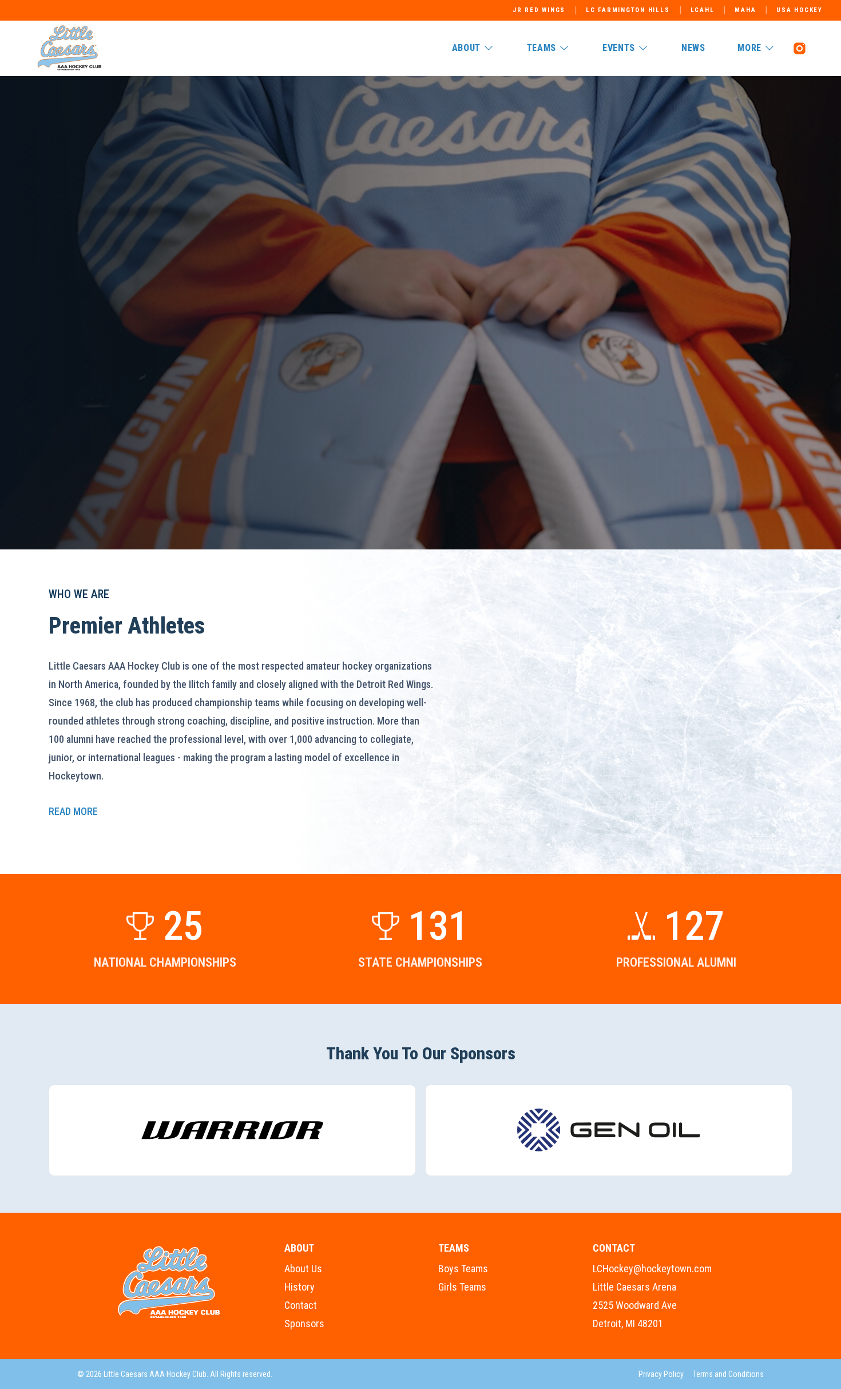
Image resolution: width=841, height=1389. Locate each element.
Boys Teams (463, 1269)
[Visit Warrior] (232, 1130)
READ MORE (73, 811)
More (749, 47)
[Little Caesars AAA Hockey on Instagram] (799, 48)
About (466, 47)
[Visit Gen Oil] (608, 1130)
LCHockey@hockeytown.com (652, 1269)
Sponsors (304, 1323)
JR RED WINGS (539, 10)
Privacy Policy (661, 1374)
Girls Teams (462, 1287)
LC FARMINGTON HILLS (627, 10)
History (299, 1287)
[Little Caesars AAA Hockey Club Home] (169, 1282)
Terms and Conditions (728, 1374)
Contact (300, 1305)
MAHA (745, 10)
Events (618, 47)
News (693, 47)
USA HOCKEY (799, 10)
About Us (303, 1269)
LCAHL (703, 10)
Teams (541, 47)
